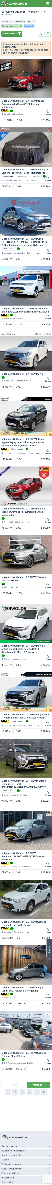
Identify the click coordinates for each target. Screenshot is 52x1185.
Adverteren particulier (11, 1155)
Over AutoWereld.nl (10, 1146)
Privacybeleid (7, 1177)
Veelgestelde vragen (11, 1164)
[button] (49, 948)
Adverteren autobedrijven (13, 1150)
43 (44, 1092)
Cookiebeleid (7, 1182)
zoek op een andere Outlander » (26, 51)
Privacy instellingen (10, 1173)
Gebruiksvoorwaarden (11, 1168)
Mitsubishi (7, 11)
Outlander (20, 11)
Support (5, 1159)
